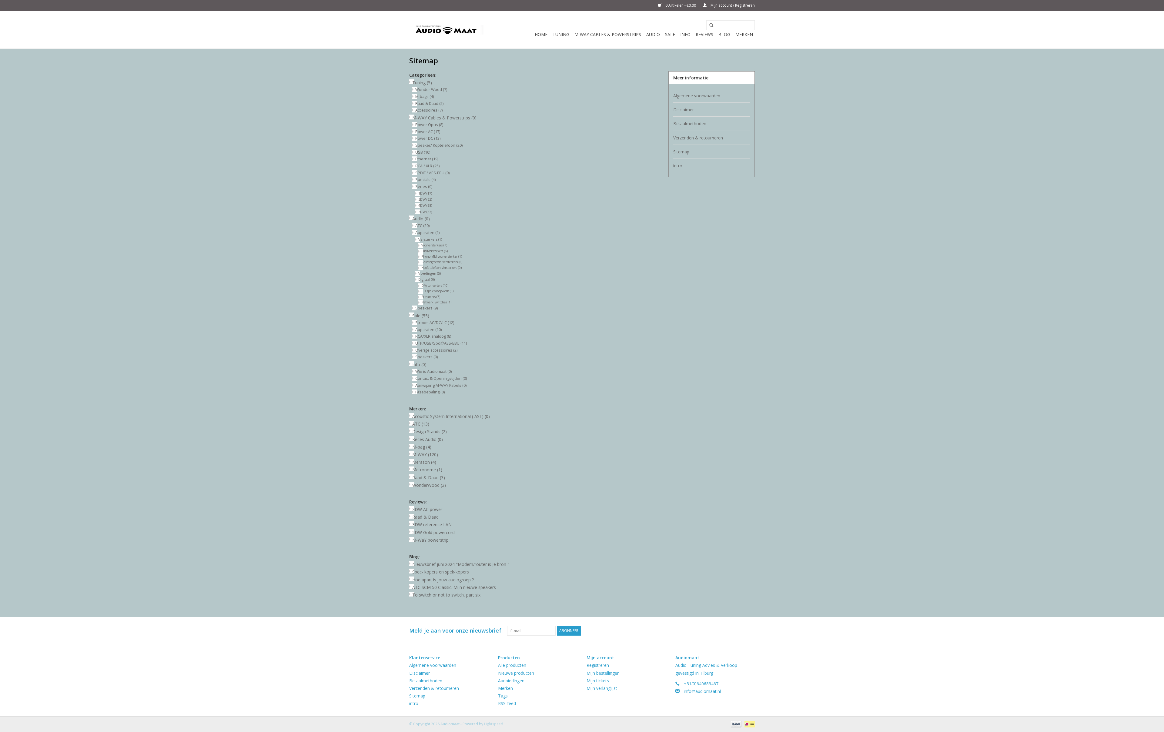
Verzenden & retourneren (698, 138)
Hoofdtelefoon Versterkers (441, 268)
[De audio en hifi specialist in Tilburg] (446, 30)
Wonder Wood (431, 89)
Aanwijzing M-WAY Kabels (441, 385)
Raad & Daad (429, 103)
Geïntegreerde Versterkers (441, 262)
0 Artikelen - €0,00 (680, 5)
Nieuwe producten (516, 673)
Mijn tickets (598, 681)
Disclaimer (683, 109)
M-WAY (425, 454)
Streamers (430, 297)
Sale (670, 34)
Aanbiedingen (511, 681)
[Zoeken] (709, 25)
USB (422, 152)
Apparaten (427, 232)
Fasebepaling (430, 392)
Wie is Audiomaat (433, 371)
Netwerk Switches (436, 302)
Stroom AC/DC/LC (434, 322)
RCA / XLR (427, 166)
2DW (425, 199)
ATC (422, 225)
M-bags (424, 96)
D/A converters (434, 285)
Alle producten (512, 665)
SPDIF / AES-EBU (432, 172)
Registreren (598, 665)
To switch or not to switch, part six (446, 595)
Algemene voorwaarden (696, 96)
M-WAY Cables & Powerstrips (607, 34)
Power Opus (429, 124)
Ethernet (426, 159)
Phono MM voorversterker (441, 256)
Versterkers (430, 239)
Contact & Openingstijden (441, 378)
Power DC (427, 138)
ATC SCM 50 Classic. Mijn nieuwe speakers (454, 587)
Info (685, 34)
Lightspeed (493, 724)
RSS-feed (507, 703)
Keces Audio (427, 439)
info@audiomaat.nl (702, 691)
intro (677, 166)
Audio (653, 34)
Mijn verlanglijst (602, 688)
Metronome (427, 470)
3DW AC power (427, 509)
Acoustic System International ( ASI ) (451, 416)
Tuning (561, 34)
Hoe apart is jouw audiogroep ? (443, 580)
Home (541, 34)
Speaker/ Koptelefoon (439, 145)
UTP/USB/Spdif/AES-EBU (441, 343)
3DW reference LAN (432, 524)
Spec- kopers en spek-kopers (440, 572)
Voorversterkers (434, 245)
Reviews (704, 34)
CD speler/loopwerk (437, 291)
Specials (425, 179)
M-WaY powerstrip (430, 540)
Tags (503, 696)
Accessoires (429, 110)
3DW (425, 211)
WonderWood (429, 485)
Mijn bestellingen (603, 673)
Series (423, 186)
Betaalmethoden (689, 123)
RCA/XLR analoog (433, 336)
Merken (744, 34)
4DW (425, 205)
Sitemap (681, 152)
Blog (724, 34)
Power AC (427, 131)
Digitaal (426, 279)
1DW (425, 193)
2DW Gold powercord (433, 532)
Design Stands (429, 431)
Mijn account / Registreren (732, 5)
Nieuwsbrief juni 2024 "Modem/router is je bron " (460, 564)
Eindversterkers (434, 251)
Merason (424, 462)
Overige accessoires (436, 350)
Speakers (426, 308)
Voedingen (429, 273)
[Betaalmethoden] (735, 724)
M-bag (421, 447)
